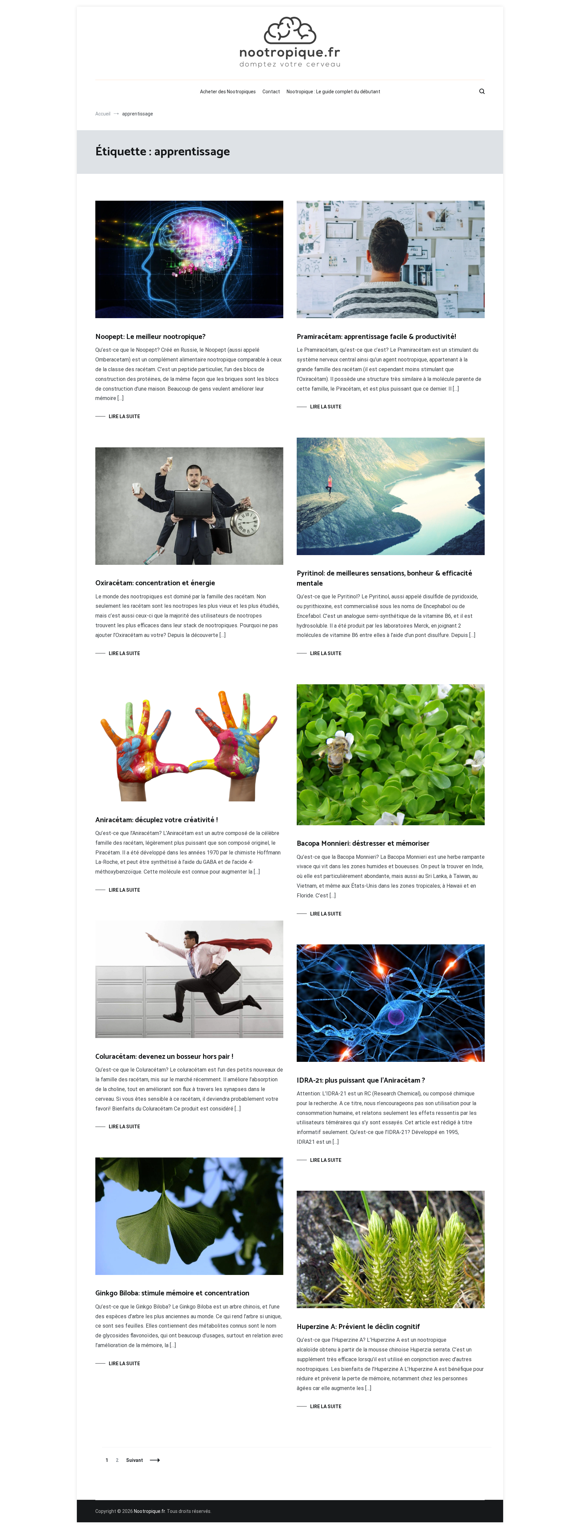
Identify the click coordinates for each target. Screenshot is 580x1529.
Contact (271, 91)
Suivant (134, 1460)
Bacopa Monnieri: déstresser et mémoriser (363, 843)
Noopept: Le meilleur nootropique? (150, 337)
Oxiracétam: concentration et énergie (155, 583)
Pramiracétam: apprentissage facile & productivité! (376, 337)
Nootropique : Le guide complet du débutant (333, 91)
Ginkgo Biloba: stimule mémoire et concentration (172, 1293)
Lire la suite (124, 416)
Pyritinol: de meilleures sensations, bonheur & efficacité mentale (384, 578)
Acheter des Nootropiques (228, 91)
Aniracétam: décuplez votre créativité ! (156, 820)
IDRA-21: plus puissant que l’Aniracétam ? (361, 1080)
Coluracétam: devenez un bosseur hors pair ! (164, 1057)
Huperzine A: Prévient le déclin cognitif (358, 1327)
